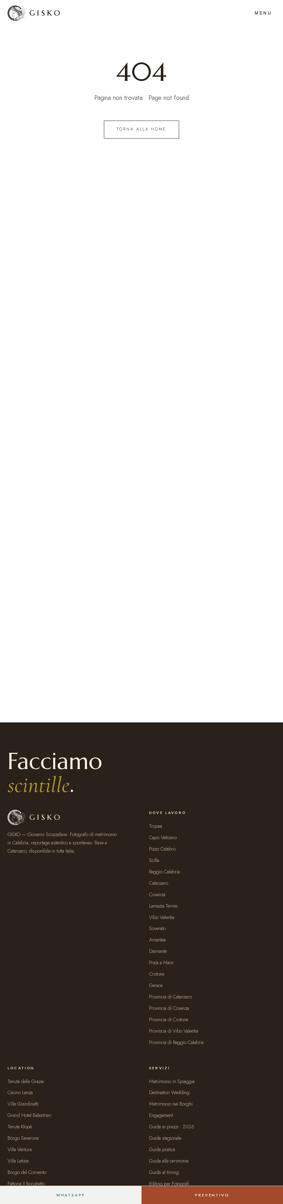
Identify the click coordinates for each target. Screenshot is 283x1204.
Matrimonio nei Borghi (171, 1103)
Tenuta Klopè (20, 1126)
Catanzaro (158, 883)
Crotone (156, 973)
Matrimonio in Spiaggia (172, 1081)
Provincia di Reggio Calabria (176, 1042)
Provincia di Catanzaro (170, 996)
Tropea (155, 826)
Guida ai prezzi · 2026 (171, 1126)
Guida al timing (164, 1172)
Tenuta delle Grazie (26, 1081)
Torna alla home (141, 129)
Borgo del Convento (27, 1172)
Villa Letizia (18, 1160)
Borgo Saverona (23, 1138)
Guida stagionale (165, 1138)
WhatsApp (71, 1195)
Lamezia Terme (163, 905)
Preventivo (212, 1195)
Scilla (154, 860)
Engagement (161, 1115)
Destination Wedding (169, 1092)
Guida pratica (162, 1149)
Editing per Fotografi (169, 1183)
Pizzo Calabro (162, 848)
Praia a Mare (161, 962)
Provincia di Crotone (168, 1019)
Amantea (157, 939)
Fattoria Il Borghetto (26, 1183)
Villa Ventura (20, 1149)
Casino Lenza (20, 1092)
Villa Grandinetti (23, 1103)
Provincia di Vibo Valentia (173, 1030)
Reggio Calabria (164, 871)
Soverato (157, 928)
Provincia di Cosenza (169, 1008)
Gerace (156, 985)
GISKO (45, 13)
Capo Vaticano (163, 837)
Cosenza (157, 894)
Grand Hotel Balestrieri (29, 1115)
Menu (263, 13)
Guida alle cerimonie (168, 1160)
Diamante (158, 951)
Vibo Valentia (161, 917)
